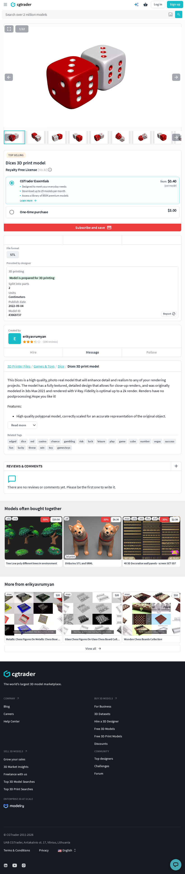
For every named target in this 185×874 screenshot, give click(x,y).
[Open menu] (5, 4)
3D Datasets (102, 714)
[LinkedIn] (6, 865)
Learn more (26, 200)
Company (9, 698)
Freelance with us (15, 774)
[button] (170, 14)
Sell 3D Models (13, 751)
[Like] (33, 239)
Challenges (101, 766)
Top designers (103, 759)
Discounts (101, 744)
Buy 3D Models (103, 698)
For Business (102, 706)
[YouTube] (15, 865)
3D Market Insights (16, 767)
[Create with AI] (136, 4)
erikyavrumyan (34, 336)
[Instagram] (24, 865)
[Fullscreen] (9, 29)
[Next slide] (176, 77)
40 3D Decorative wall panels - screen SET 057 (150, 563)
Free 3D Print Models (108, 736)
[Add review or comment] (176, 466)
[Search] (178, 14)
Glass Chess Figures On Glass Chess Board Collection (95, 639)
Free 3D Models (104, 729)
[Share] (151, 239)
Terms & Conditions (17, 850)
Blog (7, 706)
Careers (9, 714)
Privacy (44, 850)
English (65, 850)
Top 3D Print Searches (18, 789)
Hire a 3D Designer (106, 721)
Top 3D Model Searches (19, 782)
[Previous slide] (9, 77)
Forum (98, 773)
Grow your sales (14, 759)
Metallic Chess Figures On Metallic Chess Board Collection (39, 639)
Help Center (12, 721)
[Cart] (145, 4)
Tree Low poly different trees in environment (31, 563)
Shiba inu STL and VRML (79, 563)
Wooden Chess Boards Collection (143, 639)
